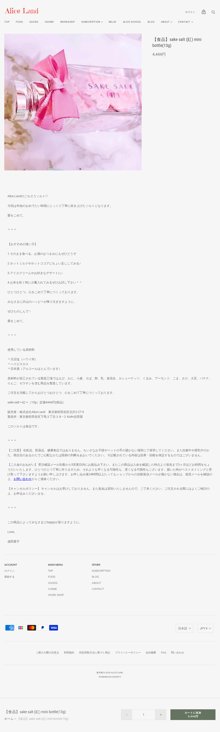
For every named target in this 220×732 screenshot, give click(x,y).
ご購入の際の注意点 (47, 652)
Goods (33, 22)
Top (6, 22)
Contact (184, 22)
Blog (151, 22)
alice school (132, 22)
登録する (9, 576)
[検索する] (213, 13)
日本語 (182, 628)
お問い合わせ (23, 479)
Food (19, 22)
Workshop (67, 22)
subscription (90, 22)
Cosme (49, 22)
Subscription (101, 570)
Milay (113, 22)
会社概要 (151, 652)
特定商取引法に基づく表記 (94, 652)
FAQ (163, 652)
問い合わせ (177, 652)
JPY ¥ (203, 628)
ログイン (190, 12)
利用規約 (69, 652)
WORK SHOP (56, 594)
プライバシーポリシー (128, 652)
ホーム (8, 718)
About (165, 22)
